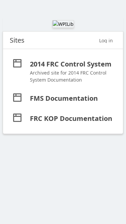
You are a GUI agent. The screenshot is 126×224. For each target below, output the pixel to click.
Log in (106, 40)
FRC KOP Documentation (71, 118)
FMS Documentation (64, 98)
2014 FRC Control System (71, 64)
